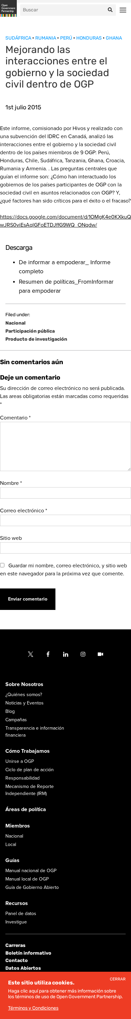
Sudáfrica (18, 38)
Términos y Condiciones (33, 1008)
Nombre (11, 483)
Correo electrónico (23, 510)
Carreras (15, 945)
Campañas (16, 720)
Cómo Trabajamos (27, 751)
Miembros (17, 826)
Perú (66, 38)
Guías (12, 860)
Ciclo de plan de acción (29, 770)
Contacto (16, 960)
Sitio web (11, 538)
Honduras (89, 38)
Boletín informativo (28, 953)
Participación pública (30, 331)
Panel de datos (20, 913)
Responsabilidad (22, 778)
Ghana (114, 38)
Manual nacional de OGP (30, 870)
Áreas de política (25, 809)
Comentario (15, 417)
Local (10, 844)
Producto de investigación (36, 339)
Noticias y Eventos (24, 703)
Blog (10, 711)
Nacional (15, 323)
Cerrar (118, 979)
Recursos (16, 903)
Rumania (46, 38)
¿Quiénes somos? (23, 694)
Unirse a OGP (19, 761)
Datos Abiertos (23, 968)
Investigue (16, 922)
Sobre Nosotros (24, 684)
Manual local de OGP (27, 879)
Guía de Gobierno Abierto (32, 887)
